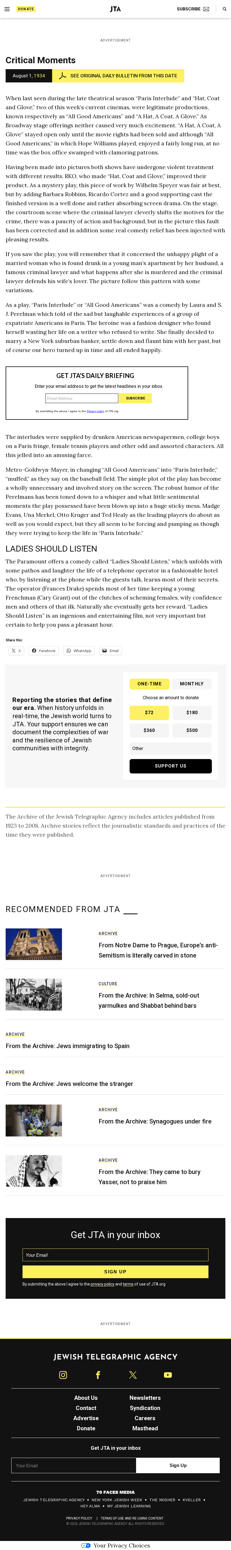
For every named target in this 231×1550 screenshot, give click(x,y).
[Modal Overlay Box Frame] (115, 775)
